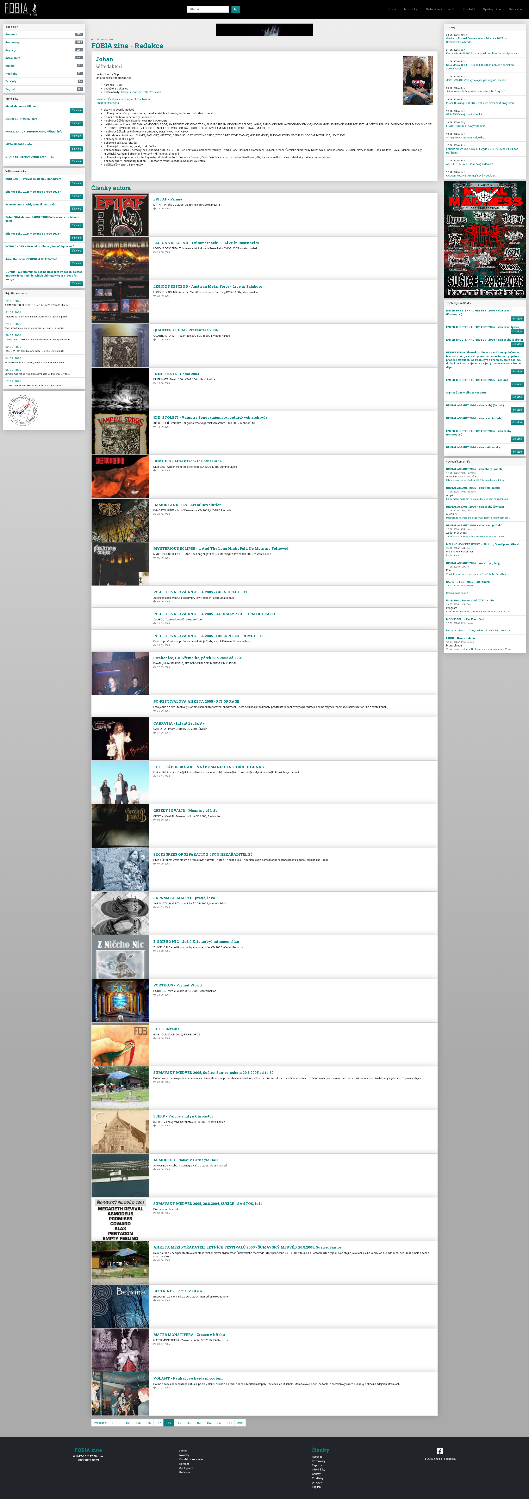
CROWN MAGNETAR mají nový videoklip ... (471, 174)
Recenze (317, 1456)
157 (158, 1422)
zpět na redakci (104, 39)
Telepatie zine (128, 92)
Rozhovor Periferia (107, 102)
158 (168, 1422)
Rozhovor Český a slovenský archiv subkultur (123, 99)
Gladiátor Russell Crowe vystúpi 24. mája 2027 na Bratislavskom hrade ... (476, 38)
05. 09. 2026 (13, 369)
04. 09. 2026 (13, 358)
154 (128, 1422)
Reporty (317, 1465)
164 (229, 1422)
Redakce (515, 9)
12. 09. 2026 (13, 381)
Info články (318, 1469)
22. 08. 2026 (13, 301)
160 (188, 1422)
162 (209, 1422)
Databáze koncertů (440, 9)
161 (199, 1422)
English (316, 1486)
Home (391, 9)
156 (148, 1422)
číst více (76, 110)
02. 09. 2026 (13, 346)
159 (178, 1422)
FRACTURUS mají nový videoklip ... (467, 124)
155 (138, 1422)
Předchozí (100, 1422)
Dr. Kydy (317, 1482)
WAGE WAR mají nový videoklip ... (466, 136)
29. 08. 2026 (13, 324)
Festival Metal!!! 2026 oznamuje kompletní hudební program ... (484, 52)
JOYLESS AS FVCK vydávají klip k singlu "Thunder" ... (478, 78)
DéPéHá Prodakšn (149, 92)
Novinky (411, 9)
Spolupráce (492, 9)
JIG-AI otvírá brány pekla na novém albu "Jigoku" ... (477, 90)
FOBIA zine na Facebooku (440, 1458)
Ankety (316, 1473)
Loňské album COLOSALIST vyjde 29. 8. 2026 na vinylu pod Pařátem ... (482, 149)
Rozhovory (318, 1461)
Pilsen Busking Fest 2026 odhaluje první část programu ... (481, 101)
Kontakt (468, 9)
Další (240, 1422)
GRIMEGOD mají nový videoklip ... (466, 113)
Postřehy (317, 1478)
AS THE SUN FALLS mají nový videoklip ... (471, 162)
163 (219, 1422)
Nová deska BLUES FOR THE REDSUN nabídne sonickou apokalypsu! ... (480, 65)
